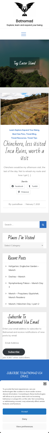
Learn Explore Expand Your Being (24, 130)
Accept (24, 411)
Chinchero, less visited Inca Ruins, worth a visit (24, 151)
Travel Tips (32, 138)
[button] (45, 383)
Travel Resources (18, 138)
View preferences (24, 426)
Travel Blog (31, 134)
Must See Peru (18, 134)
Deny (24, 419)
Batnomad (24, 21)
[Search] (43, 224)
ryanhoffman (17, 204)
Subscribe (13, 351)
